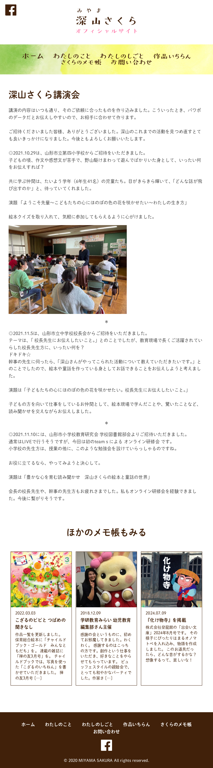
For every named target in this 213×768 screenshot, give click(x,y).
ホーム (28, 724)
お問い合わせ (106, 731)
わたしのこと (58, 724)
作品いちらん (136, 724)
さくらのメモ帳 (176, 724)
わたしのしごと (97, 724)
